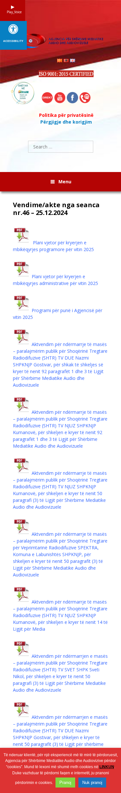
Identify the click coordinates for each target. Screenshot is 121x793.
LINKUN (106, 767)
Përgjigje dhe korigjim (66, 122)
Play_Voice (12, 12)
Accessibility (13, 41)
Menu (64, 181)
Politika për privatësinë (66, 115)
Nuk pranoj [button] (92, 782)
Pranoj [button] (65, 782)
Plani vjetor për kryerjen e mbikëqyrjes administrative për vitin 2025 (57, 279)
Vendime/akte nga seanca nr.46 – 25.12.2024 (56, 209)
